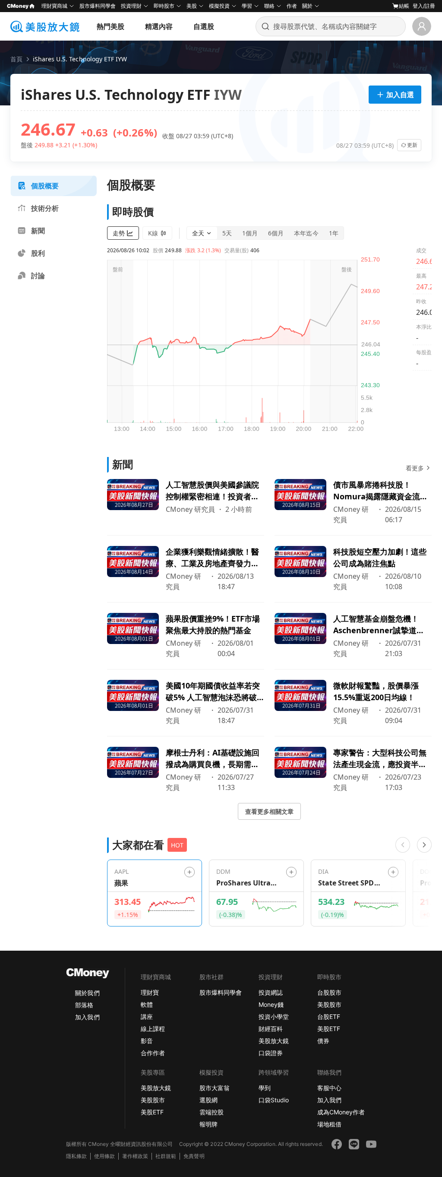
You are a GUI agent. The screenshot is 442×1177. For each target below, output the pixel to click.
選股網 (208, 1100)
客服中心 (329, 1087)
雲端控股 (211, 1112)
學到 (265, 1087)
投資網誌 (271, 992)
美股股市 (329, 1004)
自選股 (203, 26)
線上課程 (153, 1028)
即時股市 (164, 6)
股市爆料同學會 (97, 6)
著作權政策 (135, 1156)
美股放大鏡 (274, 1040)
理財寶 (150, 992)
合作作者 (153, 1052)
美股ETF (328, 1028)
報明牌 (208, 1124)
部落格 (84, 1005)
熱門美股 (110, 26)
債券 (323, 1040)
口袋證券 (271, 1052)
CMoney (17, 6)
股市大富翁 (214, 1087)
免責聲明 (193, 1156)
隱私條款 (76, 1156)
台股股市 (329, 992)
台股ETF (328, 1016)
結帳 (404, 6)
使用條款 (104, 1156)
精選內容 (159, 26)
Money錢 (271, 1004)
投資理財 (131, 6)
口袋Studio (274, 1100)
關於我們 (87, 992)
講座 (147, 1016)
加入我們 (87, 1017)
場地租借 (329, 1124)
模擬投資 (219, 6)
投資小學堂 (274, 1016)
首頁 (16, 59)
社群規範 (165, 1156)
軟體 (147, 1004)
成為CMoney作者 (341, 1112)
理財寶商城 (54, 6)
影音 (147, 1040)
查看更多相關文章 (269, 811)
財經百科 (271, 1028)
